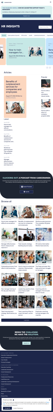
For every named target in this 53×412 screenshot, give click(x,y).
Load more (26, 320)
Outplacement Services (7, 353)
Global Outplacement (6, 357)
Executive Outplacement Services (9, 355)
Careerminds (13, 58)
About (2, 386)
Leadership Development (7, 369)
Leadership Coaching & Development (10, 381)
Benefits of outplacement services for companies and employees (13, 87)
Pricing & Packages (5, 362)
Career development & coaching (9, 365)
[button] (49, 400)
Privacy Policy (4, 396)
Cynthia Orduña (11, 98)
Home (10, 43)
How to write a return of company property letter (45, 113)
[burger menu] (50, 2)
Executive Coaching (6, 367)
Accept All (7, 408)
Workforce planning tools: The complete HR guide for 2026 (8, 151)
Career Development (6, 372)
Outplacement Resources (7, 377)
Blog (14, 43)
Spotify (27, 192)
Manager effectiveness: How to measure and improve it (9, 162)
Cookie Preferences (18, 408)
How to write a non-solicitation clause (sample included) (45, 94)
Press (2, 393)
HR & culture (24, 35)
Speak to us (26, 343)
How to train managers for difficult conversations (16, 51)
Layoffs (30, 35)
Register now (26, 16)
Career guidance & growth (13, 35)
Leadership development (39, 35)
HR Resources (4, 374)
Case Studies (4, 360)
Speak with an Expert (6, 391)
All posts (4, 35)
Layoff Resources (5, 379)
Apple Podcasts (28, 187)
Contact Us (4, 389)
